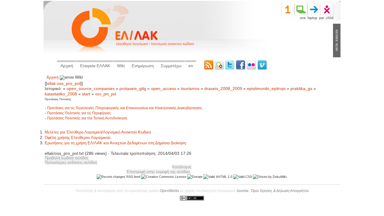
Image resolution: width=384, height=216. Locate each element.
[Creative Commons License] (163, 176)
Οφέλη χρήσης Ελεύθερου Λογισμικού (77, 137)
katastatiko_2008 (61, 94)
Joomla (242, 191)
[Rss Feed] (209, 68)
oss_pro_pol (105, 94)
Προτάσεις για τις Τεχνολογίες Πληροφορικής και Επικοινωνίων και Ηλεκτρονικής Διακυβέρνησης (124, 108)
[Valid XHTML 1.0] (217, 176)
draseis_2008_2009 (223, 88)
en (190, 65)
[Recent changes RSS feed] (118, 176)
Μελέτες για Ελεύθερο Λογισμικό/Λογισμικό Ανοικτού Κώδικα (98, 132)
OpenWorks (169, 191)
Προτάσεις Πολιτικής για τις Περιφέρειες (79, 113)
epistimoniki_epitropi (266, 88)
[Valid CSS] (242, 176)
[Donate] (194, 176)
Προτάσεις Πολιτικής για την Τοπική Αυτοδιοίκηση (87, 118)
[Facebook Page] (241, 68)
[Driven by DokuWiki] (269, 176)
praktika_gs (301, 88)
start (86, 94)
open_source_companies (91, 88)
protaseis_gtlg (132, 88)
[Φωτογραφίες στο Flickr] (252, 68)
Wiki (121, 65)
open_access (163, 88)
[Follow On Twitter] (230, 68)
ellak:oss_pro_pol (63, 83)
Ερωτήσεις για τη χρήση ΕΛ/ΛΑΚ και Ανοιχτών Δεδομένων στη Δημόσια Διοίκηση (115, 143)
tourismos (190, 88)
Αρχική (67, 65)
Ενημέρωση (143, 65)
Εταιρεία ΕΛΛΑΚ (95, 65)
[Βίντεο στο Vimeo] (262, 68)
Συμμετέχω (171, 65)
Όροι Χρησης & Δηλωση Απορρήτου (280, 191)
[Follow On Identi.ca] (220, 68)
